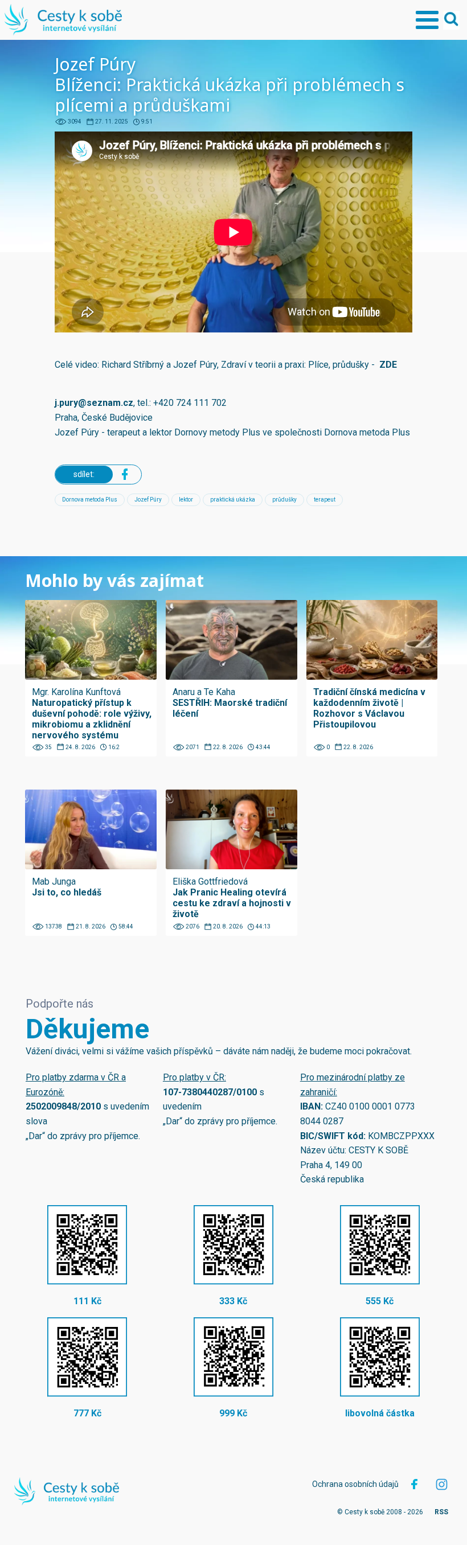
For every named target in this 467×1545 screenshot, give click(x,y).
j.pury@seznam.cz (94, 402)
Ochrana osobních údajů (355, 1484)
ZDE (388, 364)
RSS (441, 1512)
